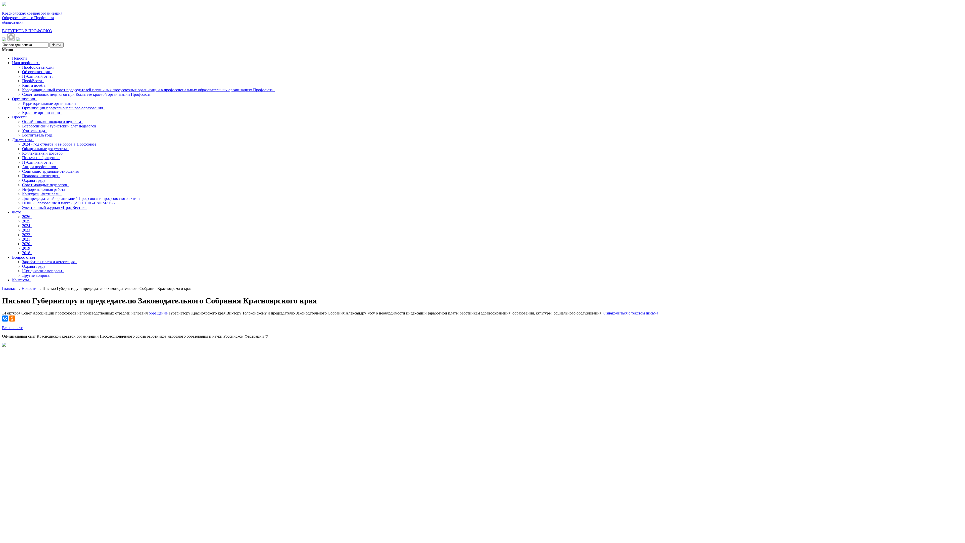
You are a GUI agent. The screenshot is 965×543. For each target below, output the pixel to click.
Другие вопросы (37, 275)
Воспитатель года (38, 135)
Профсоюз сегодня (39, 67)
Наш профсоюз (26, 63)
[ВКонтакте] (5, 318)
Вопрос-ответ (24, 257)
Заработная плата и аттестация (49, 262)
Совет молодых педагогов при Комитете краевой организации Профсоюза (87, 94)
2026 (27, 216)
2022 (27, 235)
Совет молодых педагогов (45, 185)
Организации (24, 99)
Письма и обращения (41, 158)
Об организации (37, 72)
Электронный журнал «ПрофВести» (54, 207)
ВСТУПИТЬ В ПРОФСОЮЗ (27, 31)
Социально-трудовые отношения (51, 171)
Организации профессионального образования (63, 108)
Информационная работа (44, 189)
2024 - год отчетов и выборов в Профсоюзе (60, 144)
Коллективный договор (43, 153)
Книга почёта (34, 85)
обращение (158, 313)
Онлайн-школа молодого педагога (52, 121)
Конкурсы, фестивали (42, 194)
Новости (20, 58)
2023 (27, 230)
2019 (27, 248)
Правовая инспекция (41, 176)
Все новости (12, 328)
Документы (23, 140)
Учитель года (34, 130)
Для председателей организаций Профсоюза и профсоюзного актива (82, 198)
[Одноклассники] (12, 318)
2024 (27, 225)
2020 (27, 244)
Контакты (21, 280)
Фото (17, 212)
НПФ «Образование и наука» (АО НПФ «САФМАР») (69, 203)
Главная (9, 288)
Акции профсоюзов (40, 167)
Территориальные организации (50, 103)
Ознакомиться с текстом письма (630, 313)
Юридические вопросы (43, 271)
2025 (27, 221)
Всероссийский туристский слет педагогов (60, 126)
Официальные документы (45, 149)
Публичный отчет (38, 76)
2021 (27, 239)
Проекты (20, 117)
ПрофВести (33, 81)
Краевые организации (42, 112)
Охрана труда (34, 180)
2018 (27, 253)
